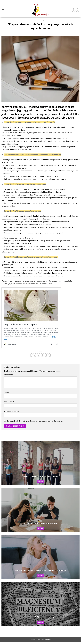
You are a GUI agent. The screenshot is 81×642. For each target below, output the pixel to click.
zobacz (40, 481)
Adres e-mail (9, 402)
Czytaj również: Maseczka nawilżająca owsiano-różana (25, 184)
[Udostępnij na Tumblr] (46, 355)
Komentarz (8, 375)
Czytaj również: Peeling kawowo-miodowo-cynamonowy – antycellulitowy (32, 154)
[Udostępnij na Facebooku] (30, 355)
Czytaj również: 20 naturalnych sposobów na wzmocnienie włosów (29, 122)
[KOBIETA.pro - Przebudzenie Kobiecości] (40, 10)
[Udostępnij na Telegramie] (50, 355)
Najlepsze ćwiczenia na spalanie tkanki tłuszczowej (40, 476)
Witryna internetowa (11, 411)
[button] (2, 10)
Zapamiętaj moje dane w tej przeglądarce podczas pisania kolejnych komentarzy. (35, 421)
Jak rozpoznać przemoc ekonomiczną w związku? (40, 523)
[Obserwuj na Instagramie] (77, 10)
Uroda (37, 21)
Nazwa (7, 392)
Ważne (43, 21)
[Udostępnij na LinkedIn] (42, 355)
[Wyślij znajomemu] (38, 355)
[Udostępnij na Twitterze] (34, 355)
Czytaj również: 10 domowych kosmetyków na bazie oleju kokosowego (31, 257)
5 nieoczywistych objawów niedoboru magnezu (40, 617)
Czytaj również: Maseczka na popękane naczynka (22, 211)
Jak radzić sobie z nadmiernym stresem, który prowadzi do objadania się (40, 570)
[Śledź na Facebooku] (73, 10)
